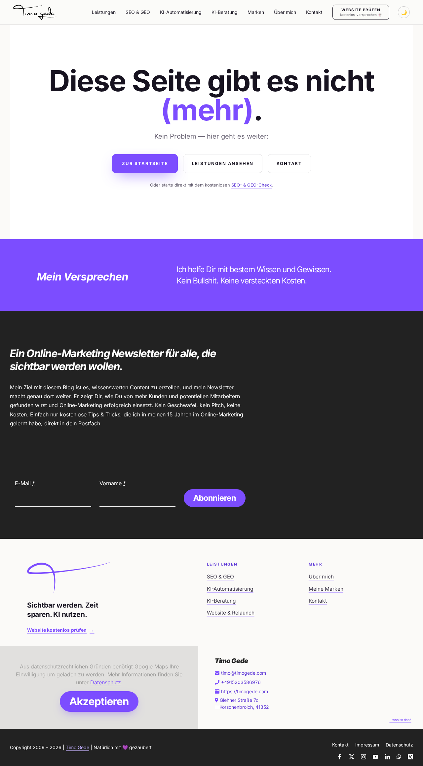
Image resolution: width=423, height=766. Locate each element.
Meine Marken (326, 589)
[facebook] (339, 756)
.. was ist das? (400, 720)
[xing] (410, 756)
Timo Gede (77, 747)
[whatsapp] (399, 756)
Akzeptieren (99, 701)
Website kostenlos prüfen (61, 630)
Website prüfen (361, 12)
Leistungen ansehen (222, 163)
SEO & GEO (220, 577)
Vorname (112, 483)
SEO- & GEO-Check (251, 185)
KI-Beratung (221, 601)
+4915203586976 (241, 682)
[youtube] (375, 756)
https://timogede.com (244, 691)
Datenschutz (105, 682)
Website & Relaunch (230, 613)
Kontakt (289, 163)
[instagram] (363, 756)
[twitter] (351, 756)
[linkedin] (387, 756)
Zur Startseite (145, 163)
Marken (256, 12)
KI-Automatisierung (230, 589)
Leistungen (104, 12)
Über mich (321, 577)
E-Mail (25, 483)
